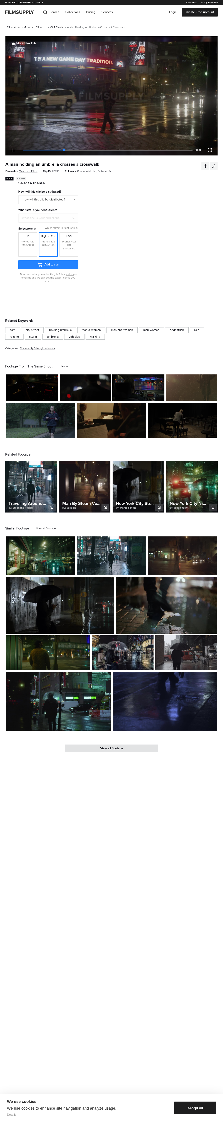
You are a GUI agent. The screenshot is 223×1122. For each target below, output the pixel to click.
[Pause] (13, 150)
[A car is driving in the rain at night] (32, 387)
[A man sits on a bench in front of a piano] (182, 420)
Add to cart (51, 264)
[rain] (197, 330)
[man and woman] (122, 330)
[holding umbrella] (60, 330)
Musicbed (10, 2)
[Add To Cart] (53, 396)
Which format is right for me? (61, 227)
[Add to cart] (70, 570)
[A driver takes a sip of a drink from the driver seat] (138, 387)
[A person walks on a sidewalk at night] (165, 701)
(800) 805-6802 (209, 2)
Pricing (90, 12)
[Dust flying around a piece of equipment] (191, 387)
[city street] (32, 330)
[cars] (12, 330)
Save (42, 396)
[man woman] (151, 330)
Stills (39, 2)
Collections (72, 12)
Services (107, 12)
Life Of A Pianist (55, 27)
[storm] (33, 336)
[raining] (14, 336)
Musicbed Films (33, 27)
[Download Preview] (31, 396)
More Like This (26, 43)
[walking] (95, 336)
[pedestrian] (176, 330)
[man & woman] (91, 330)
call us (70, 274)
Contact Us (191, 2)
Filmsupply (26, 2)
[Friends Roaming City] (166, 605)
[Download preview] (48, 570)
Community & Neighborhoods (37, 348)
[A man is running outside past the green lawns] (40, 420)
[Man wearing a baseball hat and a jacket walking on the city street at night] (48, 652)
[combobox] (48, 218)
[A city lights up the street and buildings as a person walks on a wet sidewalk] (111, 555)
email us (26, 277)
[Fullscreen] (210, 150)
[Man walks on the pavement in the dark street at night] (182, 555)
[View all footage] (46, 528)
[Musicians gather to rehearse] (111, 420)
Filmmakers (13, 27)
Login (173, 12)
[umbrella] (53, 336)
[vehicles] (74, 336)
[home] (22, 12)
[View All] (64, 366)
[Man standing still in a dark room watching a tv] (85, 387)
